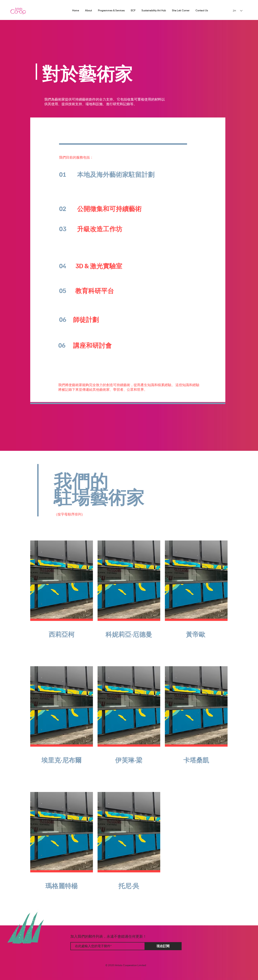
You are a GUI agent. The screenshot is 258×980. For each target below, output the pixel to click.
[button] (61, 620)
